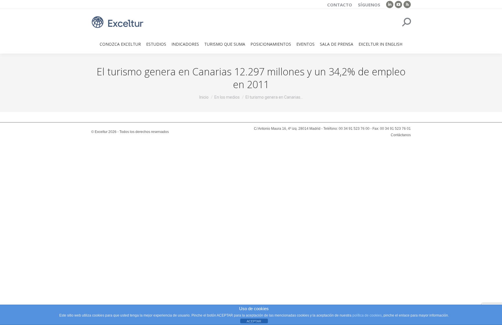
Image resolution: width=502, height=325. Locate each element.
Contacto (339, 5)
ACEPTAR (254, 321)
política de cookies (367, 315)
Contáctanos (401, 135)
